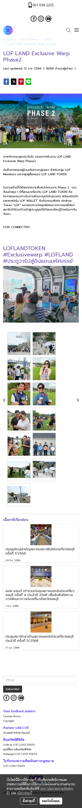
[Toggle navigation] (76, 30)
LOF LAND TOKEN (14, 766)
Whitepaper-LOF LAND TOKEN (20, 754)
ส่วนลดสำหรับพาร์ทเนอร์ (16, 732)
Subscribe (13, 689)
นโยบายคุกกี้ (24, 793)
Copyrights (8, 720)
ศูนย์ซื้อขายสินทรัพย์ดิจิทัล (17, 749)
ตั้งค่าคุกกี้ (29, 801)
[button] (67, 30)
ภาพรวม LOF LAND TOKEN (19, 744)
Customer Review (12, 716)
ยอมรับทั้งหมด (51, 801)
